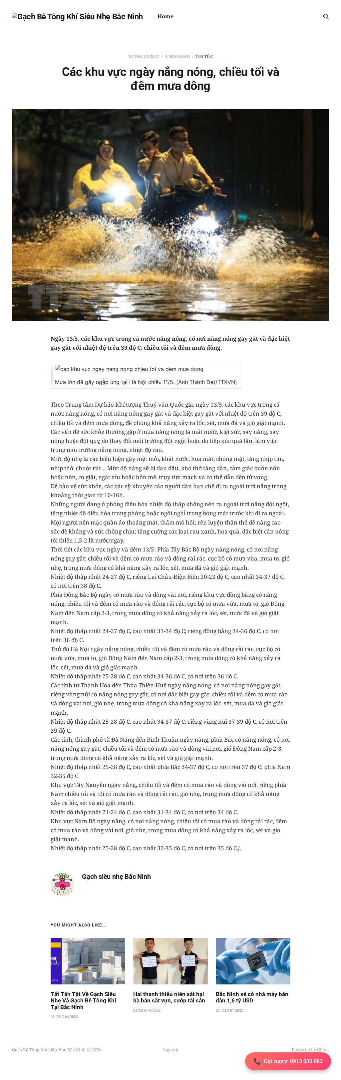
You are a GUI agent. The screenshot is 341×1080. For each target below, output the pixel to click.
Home (165, 16)
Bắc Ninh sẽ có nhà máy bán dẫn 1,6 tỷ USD (252, 997)
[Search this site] (326, 17)
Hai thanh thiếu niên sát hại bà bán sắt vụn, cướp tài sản (169, 997)
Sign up (170, 1050)
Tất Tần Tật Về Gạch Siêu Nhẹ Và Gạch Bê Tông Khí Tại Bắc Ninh (83, 1000)
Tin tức (204, 56)
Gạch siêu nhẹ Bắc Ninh (116, 877)
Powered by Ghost (310, 1050)
